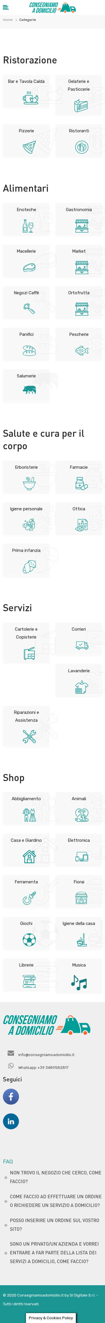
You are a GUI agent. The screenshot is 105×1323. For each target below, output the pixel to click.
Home (8, 20)
